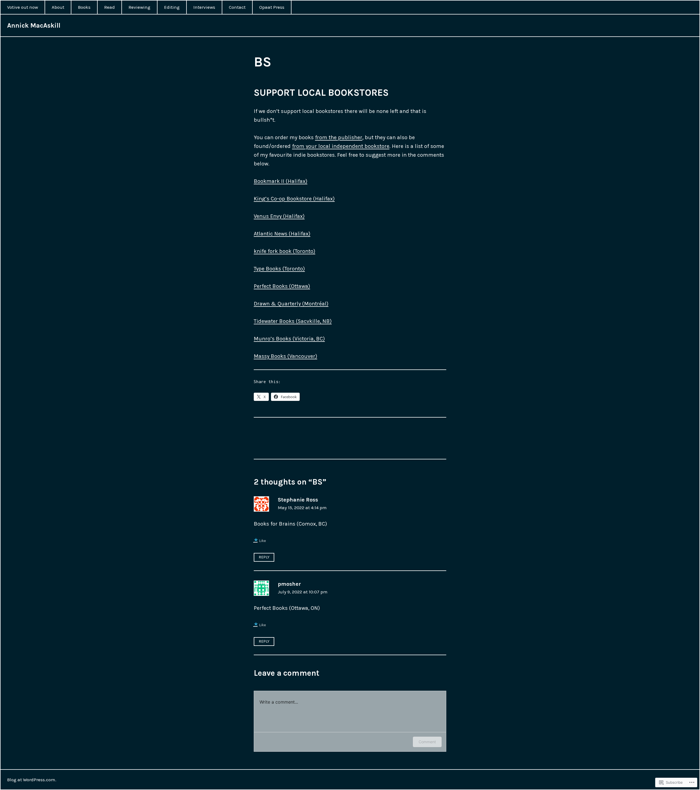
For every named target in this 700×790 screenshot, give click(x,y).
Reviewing (139, 7)
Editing (172, 7)
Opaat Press (271, 7)
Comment (427, 741)
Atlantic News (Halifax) (282, 234)
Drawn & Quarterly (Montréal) (291, 304)
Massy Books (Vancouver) (285, 356)
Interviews (204, 7)
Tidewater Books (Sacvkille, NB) (293, 321)
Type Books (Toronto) (279, 269)
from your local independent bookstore (340, 146)
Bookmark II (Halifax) (280, 181)
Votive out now (22, 7)
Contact (237, 7)
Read (109, 7)
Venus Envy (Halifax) (279, 216)
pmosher (289, 584)
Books (84, 7)
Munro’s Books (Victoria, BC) (289, 339)
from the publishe (337, 137)
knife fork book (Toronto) (284, 251)
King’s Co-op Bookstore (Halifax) (294, 199)
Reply (264, 557)
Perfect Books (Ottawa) (282, 286)
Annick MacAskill (33, 25)
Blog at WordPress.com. (31, 779)
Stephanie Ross (298, 500)
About (58, 7)
